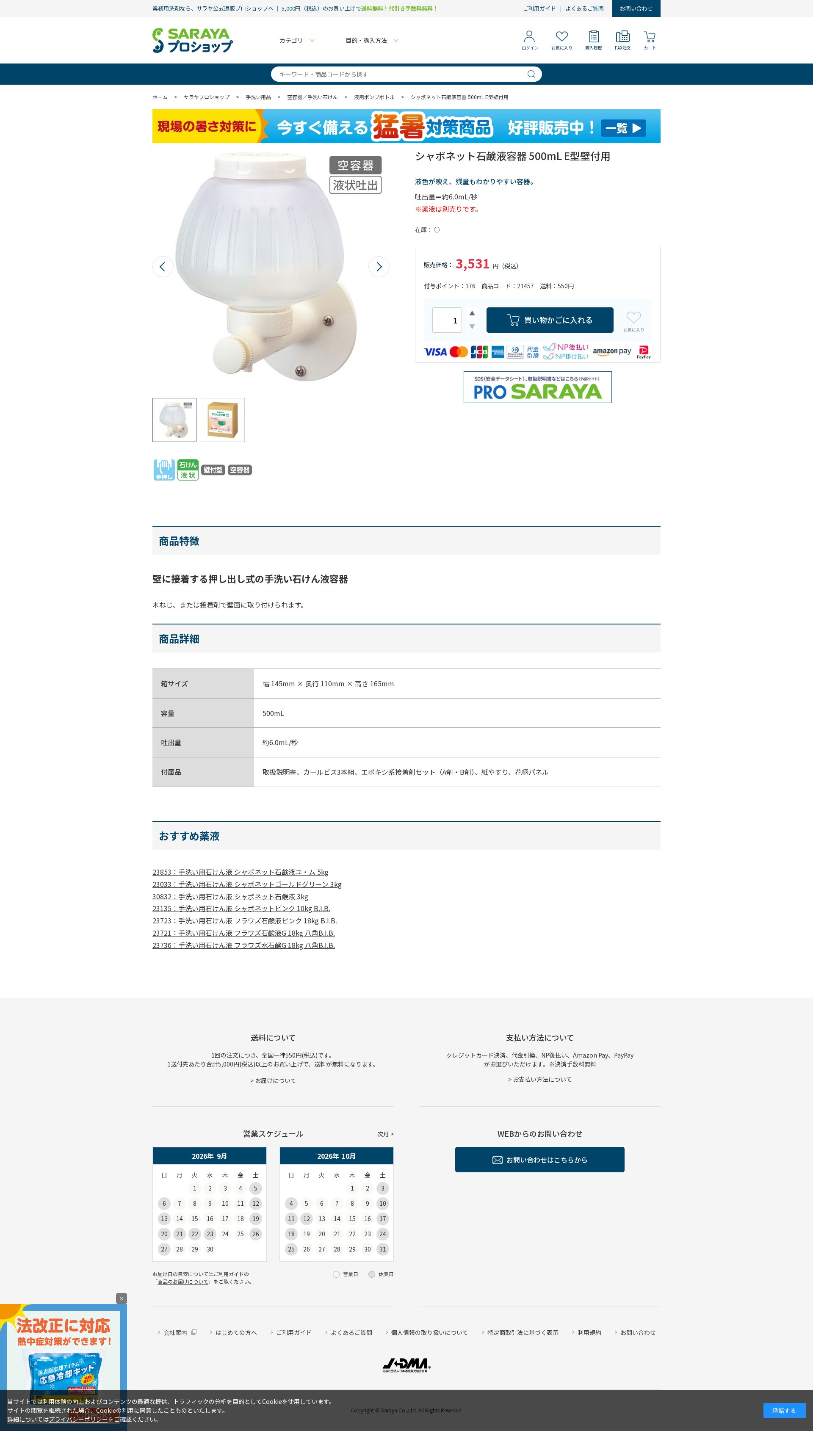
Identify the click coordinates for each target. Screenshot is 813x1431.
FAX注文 (623, 47)
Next (379, 266)
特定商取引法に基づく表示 (523, 1332)
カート (650, 47)
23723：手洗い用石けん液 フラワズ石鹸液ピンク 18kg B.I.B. (244, 920)
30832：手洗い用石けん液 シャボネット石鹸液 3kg (230, 896)
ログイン (530, 47)
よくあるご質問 (584, 8)
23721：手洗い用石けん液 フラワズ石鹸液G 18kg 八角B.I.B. (243, 933)
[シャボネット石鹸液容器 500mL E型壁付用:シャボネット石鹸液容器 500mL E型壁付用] (271, 266)
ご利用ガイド (539, 8)
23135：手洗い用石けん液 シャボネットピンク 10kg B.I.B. (241, 908)
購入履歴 (593, 47)
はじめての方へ (236, 1332)
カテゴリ (291, 40)
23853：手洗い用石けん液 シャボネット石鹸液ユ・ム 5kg (240, 872)
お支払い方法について (542, 1079)
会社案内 (175, 1332)
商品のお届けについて (183, 1281)
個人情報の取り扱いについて (429, 1332)
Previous (163, 266)
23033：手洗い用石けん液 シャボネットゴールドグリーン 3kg (247, 884)
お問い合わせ (636, 8)
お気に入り (561, 47)
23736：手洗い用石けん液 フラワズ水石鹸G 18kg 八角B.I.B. (243, 945)
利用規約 (589, 1332)
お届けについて (275, 1080)
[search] (535, 74)
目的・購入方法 (366, 40)
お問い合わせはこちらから (547, 1160)
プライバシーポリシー (78, 1419)
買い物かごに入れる (558, 319)
